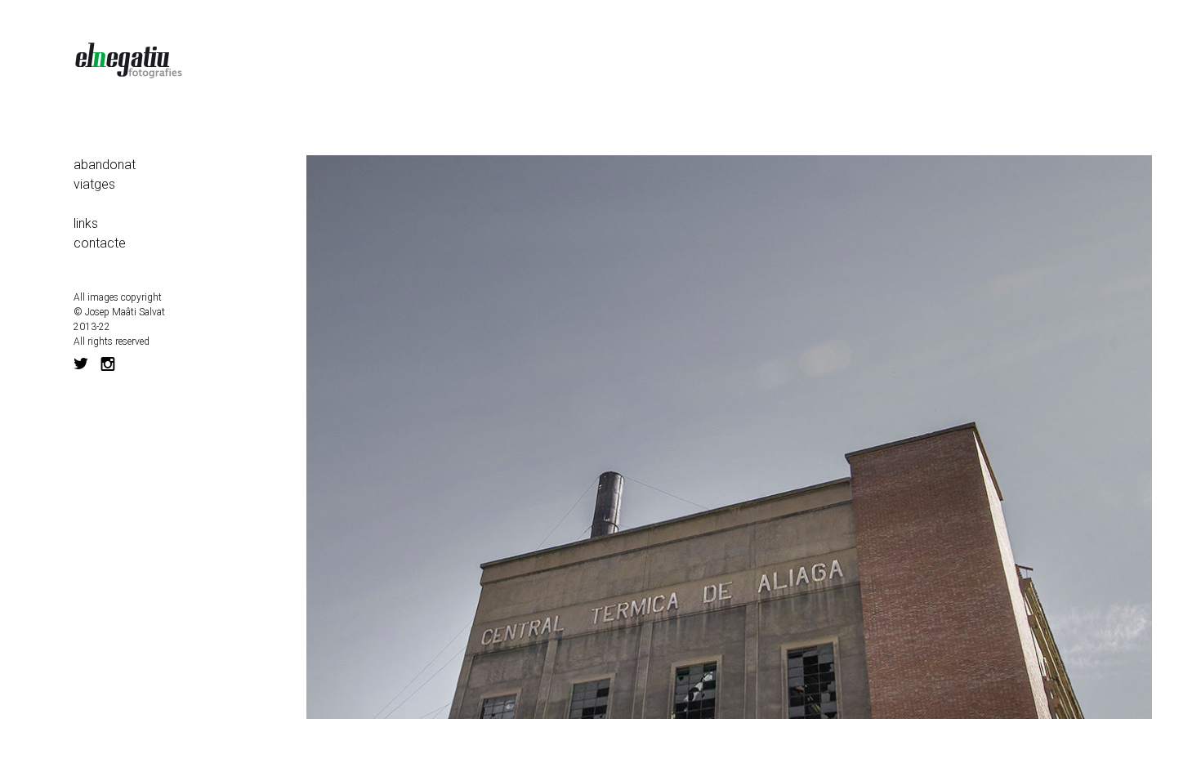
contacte (100, 243)
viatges (94, 184)
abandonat (105, 164)
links (86, 223)
